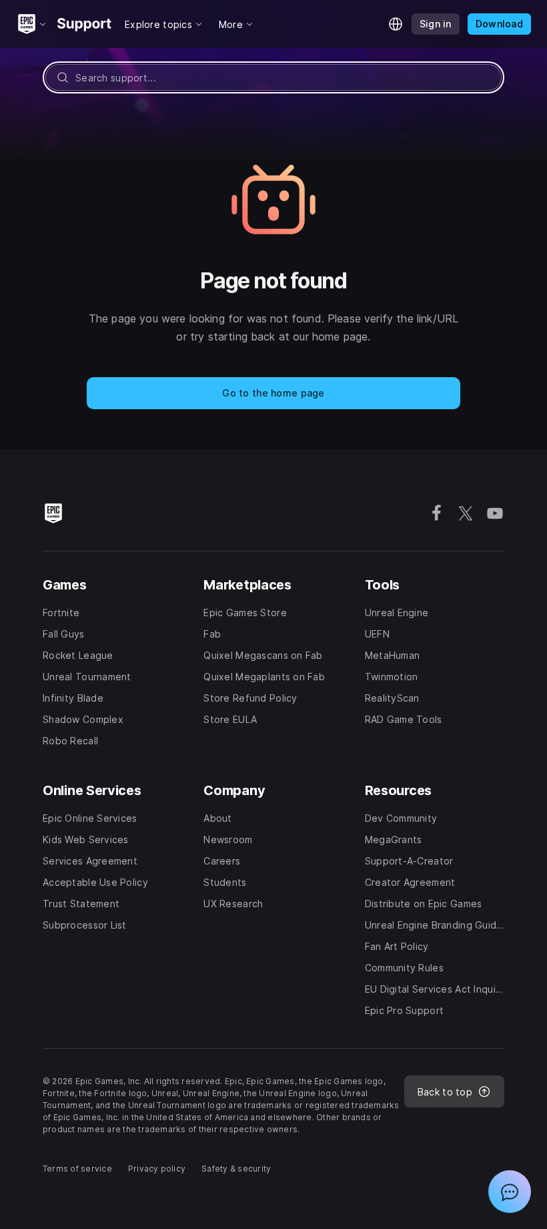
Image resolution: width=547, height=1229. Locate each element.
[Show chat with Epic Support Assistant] (509, 1191)
